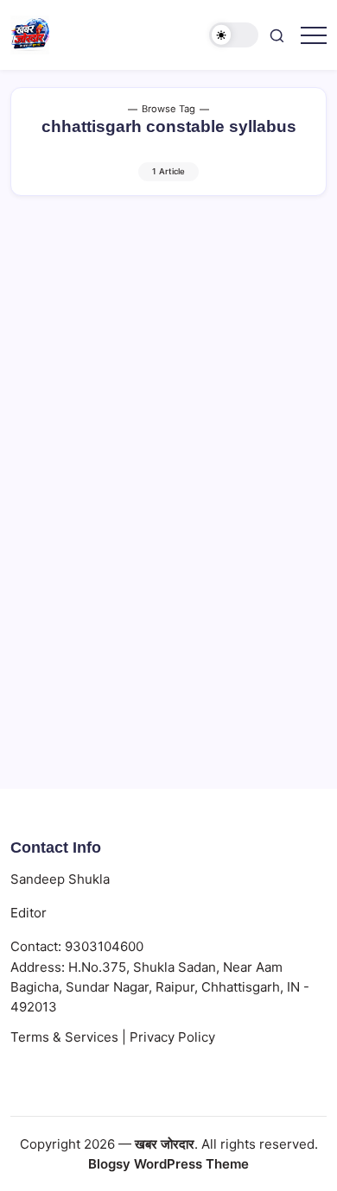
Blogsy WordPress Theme (168, 1164)
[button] (234, 34)
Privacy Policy (172, 1037)
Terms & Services (64, 1037)
